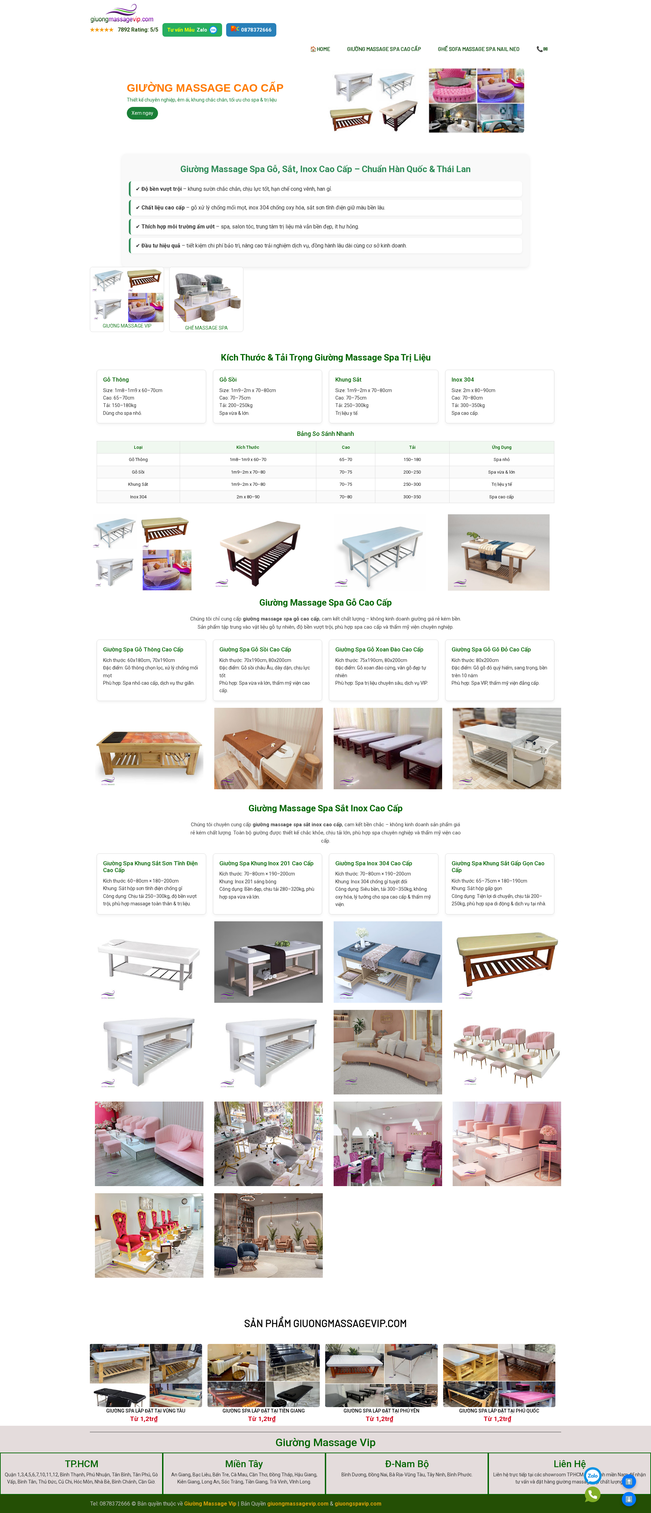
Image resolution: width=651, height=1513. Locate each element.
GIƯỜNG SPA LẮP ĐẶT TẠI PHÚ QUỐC (499, 1411)
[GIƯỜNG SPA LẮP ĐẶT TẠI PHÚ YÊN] (381, 1375)
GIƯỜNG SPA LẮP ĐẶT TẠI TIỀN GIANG (263, 1411)
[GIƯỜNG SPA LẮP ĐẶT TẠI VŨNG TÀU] (146, 1375)
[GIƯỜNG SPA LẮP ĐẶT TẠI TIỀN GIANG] (264, 1375)
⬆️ (629, 1481)
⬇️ (629, 1499)
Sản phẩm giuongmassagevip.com (325, 1323)
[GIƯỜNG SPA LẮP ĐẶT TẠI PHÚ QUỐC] (499, 1375)
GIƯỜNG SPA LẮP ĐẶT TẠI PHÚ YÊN (381, 1411)
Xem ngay (142, 113)
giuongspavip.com (358, 1503)
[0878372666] (592, 1494)
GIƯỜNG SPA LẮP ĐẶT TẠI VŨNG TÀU (145, 1411)
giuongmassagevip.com (298, 1503)
